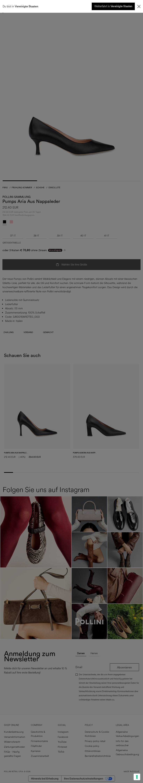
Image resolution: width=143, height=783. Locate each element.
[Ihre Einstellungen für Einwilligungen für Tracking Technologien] (137, 777)
